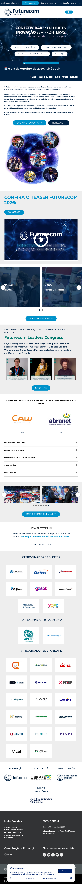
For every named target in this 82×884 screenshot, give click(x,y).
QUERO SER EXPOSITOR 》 (30, 123)
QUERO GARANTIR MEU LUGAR (41, 514)
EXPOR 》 (59, 54)
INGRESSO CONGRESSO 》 (56, 47)
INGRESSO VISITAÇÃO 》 (25, 47)
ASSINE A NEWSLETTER (41, 545)
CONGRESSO (14, 212)
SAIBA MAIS (41, 388)
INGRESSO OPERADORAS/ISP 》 (32, 54)
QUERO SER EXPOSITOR (41, 318)
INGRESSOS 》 (59, 123)
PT (68, 12)
